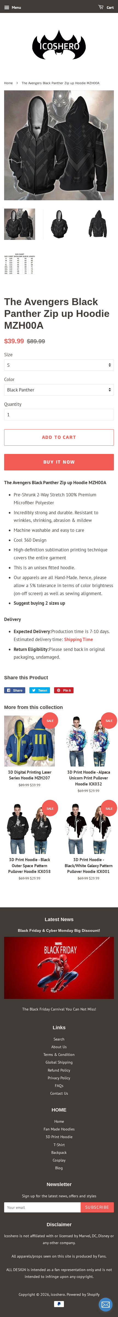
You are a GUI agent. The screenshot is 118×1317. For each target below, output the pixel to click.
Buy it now (59, 462)
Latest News (59, 919)
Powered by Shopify (83, 1294)
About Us (59, 1046)
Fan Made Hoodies (59, 1129)
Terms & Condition (59, 1054)
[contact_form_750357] (106, 1304)
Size (8, 355)
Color (9, 379)
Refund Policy (59, 1070)
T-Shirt (59, 1144)
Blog (59, 1167)
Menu (16, 7)
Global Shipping (59, 1062)
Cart (110, 7)
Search (59, 1039)
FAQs (59, 1085)
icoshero (58, 1294)
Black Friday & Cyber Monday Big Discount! (59, 930)
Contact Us (59, 1093)
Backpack (59, 1152)
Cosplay (59, 1160)
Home (8, 83)
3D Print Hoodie (59, 1136)
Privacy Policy (59, 1077)
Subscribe (97, 1207)
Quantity (12, 404)
